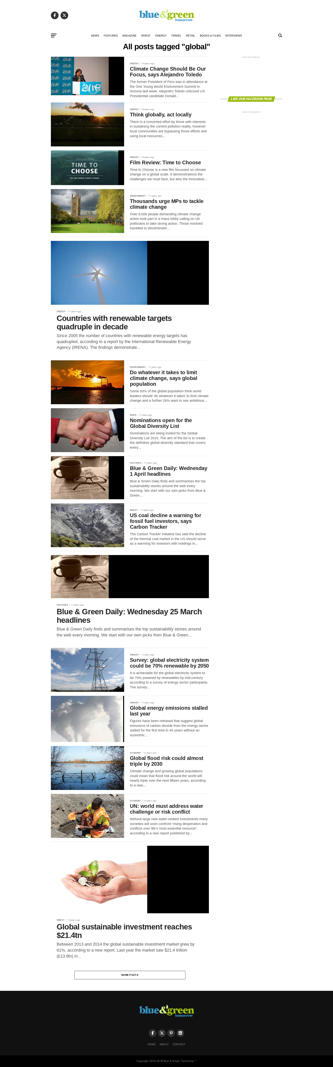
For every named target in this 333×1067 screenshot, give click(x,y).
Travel (176, 35)
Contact (179, 1044)
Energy (160, 35)
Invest (146, 35)
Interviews (233, 35)
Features (111, 35)
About (164, 1044)
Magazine (129, 35)
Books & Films (210, 35)
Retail (190, 35)
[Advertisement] (251, 76)
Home (152, 1044)
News (95, 35)
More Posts (129, 974)
